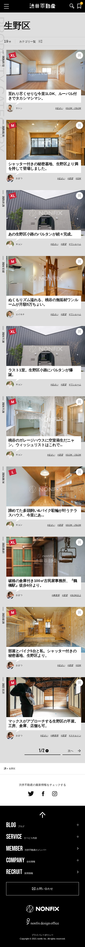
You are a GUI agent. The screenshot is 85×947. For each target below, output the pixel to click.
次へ (70, 750)
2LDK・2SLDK (74, 525)
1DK (79, 178)
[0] (79, 6)
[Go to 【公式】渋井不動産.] (5, 768)
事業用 (56, 595)
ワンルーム (75, 244)
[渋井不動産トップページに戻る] (42, 6)
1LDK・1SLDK (74, 108)
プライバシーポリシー (42, 935)
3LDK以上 (76, 595)
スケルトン (75, 735)
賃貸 (71, 178)
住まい (60, 108)
